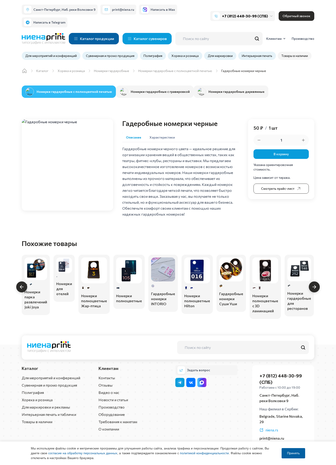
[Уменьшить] (259, 140)
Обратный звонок (296, 16)
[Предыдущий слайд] (21, 286)
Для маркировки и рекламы (46, 407)
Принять (293, 453)
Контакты (107, 378)
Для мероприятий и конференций (51, 56)
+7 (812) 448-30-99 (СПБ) (245, 16)
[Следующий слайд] (314, 286)
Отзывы (105, 385)
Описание (133, 137)
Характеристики (162, 137)
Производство (112, 407)
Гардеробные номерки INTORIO (163, 298)
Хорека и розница (185, 56)
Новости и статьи (113, 400)
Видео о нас (109, 392)
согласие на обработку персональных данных (82, 453)
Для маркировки (220, 56)
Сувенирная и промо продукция (110, 56)
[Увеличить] (303, 140)
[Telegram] (179, 382)
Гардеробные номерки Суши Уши (231, 298)
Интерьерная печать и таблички (49, 414)
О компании (109, 429)
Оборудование (112, 414)
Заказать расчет (35, 307)
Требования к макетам (118, 422)
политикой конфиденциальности (204, 453)
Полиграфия (153, 56)
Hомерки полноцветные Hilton (197, 301)
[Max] (201, 382)
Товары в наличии (294, 56)
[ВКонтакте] (190, 382)
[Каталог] (24, 71)
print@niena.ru (271, 438)
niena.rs (271, 430)
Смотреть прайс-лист (277, 188)
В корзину (281, 154)
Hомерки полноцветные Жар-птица (94, 301)
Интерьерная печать (257, 56)
